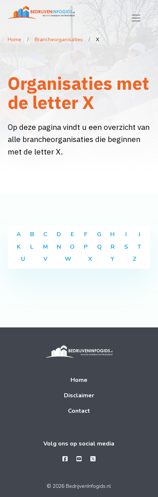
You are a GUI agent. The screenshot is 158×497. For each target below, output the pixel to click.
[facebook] (65, 459)
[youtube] (79, 459)
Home (14, 39)
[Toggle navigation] (136, 18)
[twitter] (93, 459)
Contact (79, 411)
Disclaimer (79, 395)
